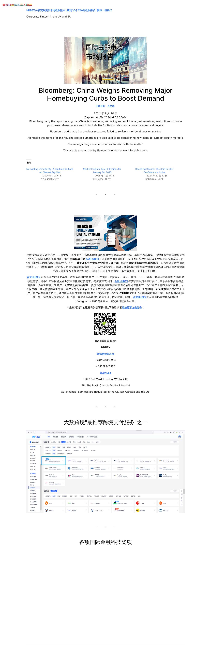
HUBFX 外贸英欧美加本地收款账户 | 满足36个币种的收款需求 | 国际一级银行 (69, 10)
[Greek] (15, 4)
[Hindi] (21, 4)
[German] (12, 4)
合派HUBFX (92, 259)
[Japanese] (24, 4)
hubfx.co (105, 372)
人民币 (111, 106)
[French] (9, 4)
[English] (6, 4)
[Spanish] (30, 4)
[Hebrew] (18, 4)
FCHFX (100, 106)
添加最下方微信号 (132, 307)
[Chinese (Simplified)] (3, 4)
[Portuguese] (27, 4)
